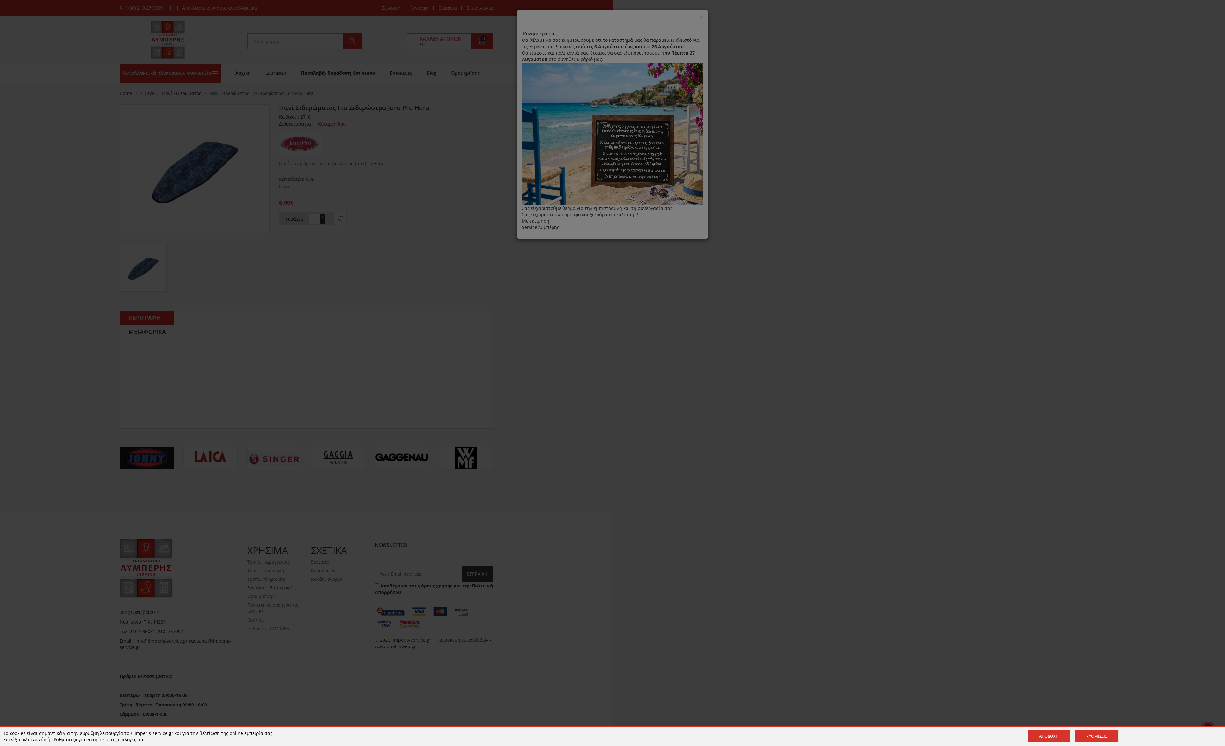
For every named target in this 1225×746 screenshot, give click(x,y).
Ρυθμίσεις (1096, 736)
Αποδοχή (1049, 736)
